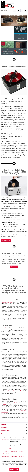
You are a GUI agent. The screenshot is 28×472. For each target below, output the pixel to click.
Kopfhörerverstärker (17, 390)
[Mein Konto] (21, 10)
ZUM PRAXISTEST (5, 240)
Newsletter (20, 451)
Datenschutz (22, 456)
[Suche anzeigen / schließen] (14, 10)
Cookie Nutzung (13, 466)
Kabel (4, 404)
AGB (17, 459)
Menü (5, 10)
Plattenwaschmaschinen (6, 302)
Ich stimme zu (14, 469)
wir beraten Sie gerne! (14, 319)
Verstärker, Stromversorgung (20, 402)
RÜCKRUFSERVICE (14, 266)
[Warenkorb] (25, 10)
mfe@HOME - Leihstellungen (10, 451)
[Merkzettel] (18, 10)
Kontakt (12, 459)
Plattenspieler (4, 327)
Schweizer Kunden (20, 453)
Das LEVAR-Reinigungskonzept (13, 448)
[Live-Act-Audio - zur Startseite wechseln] (7, 4)
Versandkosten (5, 439)
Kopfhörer (9, 390)
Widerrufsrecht (14, 456)
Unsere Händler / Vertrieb (8, 453)
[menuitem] (4, 10)
